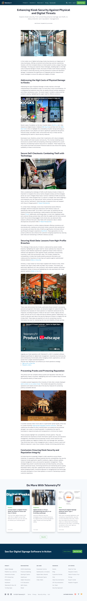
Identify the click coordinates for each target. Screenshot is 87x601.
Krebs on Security (36, 260)
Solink (47, 203)
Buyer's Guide (72, 582)
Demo (70, 2)
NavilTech (44, 231)
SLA (49, 596)
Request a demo (27, 367)
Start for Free (72, 571)
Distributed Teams (42, 579)
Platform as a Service (11, 574)
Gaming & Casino (25, 576)
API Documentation (57, 584)
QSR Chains (24, 587)
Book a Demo (67, 553)
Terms (29, 596)
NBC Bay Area (46, 127)
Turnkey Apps (8, 590)
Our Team (55, 587)
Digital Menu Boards (42, 576)
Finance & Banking (26, 574)
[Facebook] (8, 596)
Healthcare (24, 579)
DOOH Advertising (25, 571)
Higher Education (25, 582)
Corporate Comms (42, 571)
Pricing (46, 2)
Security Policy (42, 596)
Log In (74, 2)
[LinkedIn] (11, 596)
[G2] (75, 596)
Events (54, 571)
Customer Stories (57, 576)
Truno (27, 214)
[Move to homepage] (7, 2)
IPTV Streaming (9, 579)
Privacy (34, 596)
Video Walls (40, 582)
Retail (22, 590)
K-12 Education (25, 584)
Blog (53, 574)
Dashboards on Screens (43, 574)
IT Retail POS (41, 203)
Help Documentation (58, 582)
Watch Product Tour (73, 576)
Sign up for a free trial (29, 364)
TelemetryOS (52, 2)
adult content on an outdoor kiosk (30, 386)
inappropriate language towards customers (44, 427)
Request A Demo (73, 574)
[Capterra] (78, 596)
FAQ (53, 579)
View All (43, 539)
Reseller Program (73, 584)
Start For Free (81, 2)
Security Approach (57, 590)
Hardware (7, 584)
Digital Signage (9, 571)
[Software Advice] (81, 596)
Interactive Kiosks (10, 576)
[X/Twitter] (5, 596)
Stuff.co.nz (55, 125)
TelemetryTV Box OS (10, 587)
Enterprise (7, 582)
